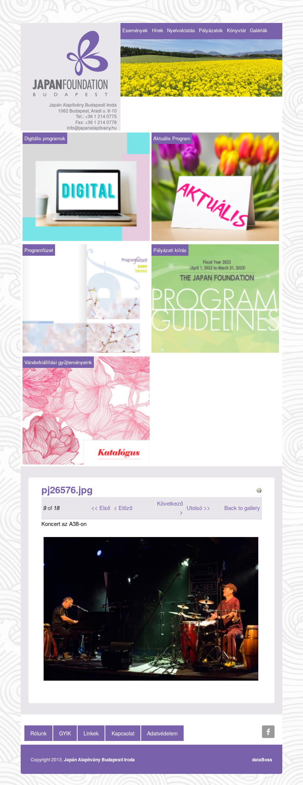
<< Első (100, 507)
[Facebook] (268, 731)
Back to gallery (242, 507)
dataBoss (262, 759)
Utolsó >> (198, 507)
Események (135, 30)
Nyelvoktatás (181, 30)
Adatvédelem (162, 733)
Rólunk (38, 733)
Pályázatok (211, 30)
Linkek (91, 733)
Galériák (259, 30)
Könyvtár (236, 30)
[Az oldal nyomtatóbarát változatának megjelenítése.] (259, 489)
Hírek (157, 30)
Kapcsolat (123, 733)
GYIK (65, 733)
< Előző (123, 507)
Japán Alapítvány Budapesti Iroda (99, 759)
